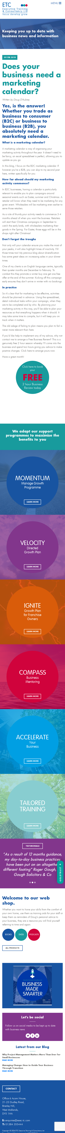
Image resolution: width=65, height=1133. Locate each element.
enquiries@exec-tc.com (17, 1127)
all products (12, 958)
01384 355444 (14, 1131)
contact (11, 1096)
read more (7, 1071)
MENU (55, 3)
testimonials (32, 846)
